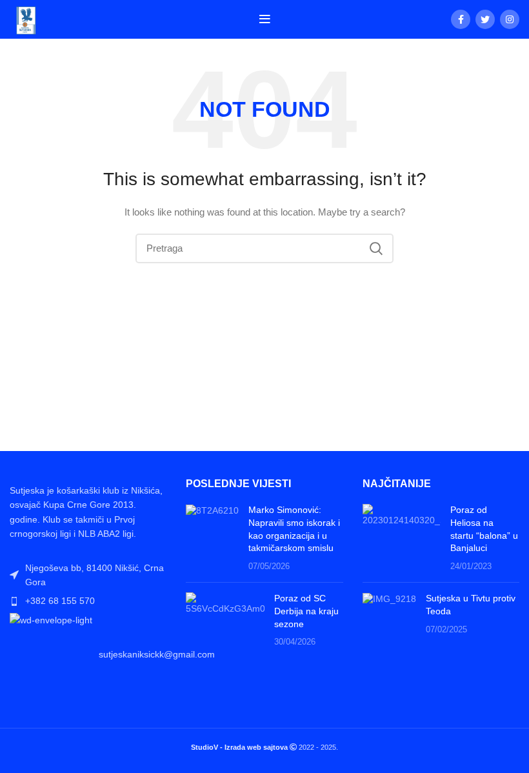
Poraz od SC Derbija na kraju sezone (306, 610)
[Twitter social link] (485, 19)
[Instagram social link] (509, 19)
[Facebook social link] (460, 19)
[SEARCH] (376, 248)
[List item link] (88, 601)
